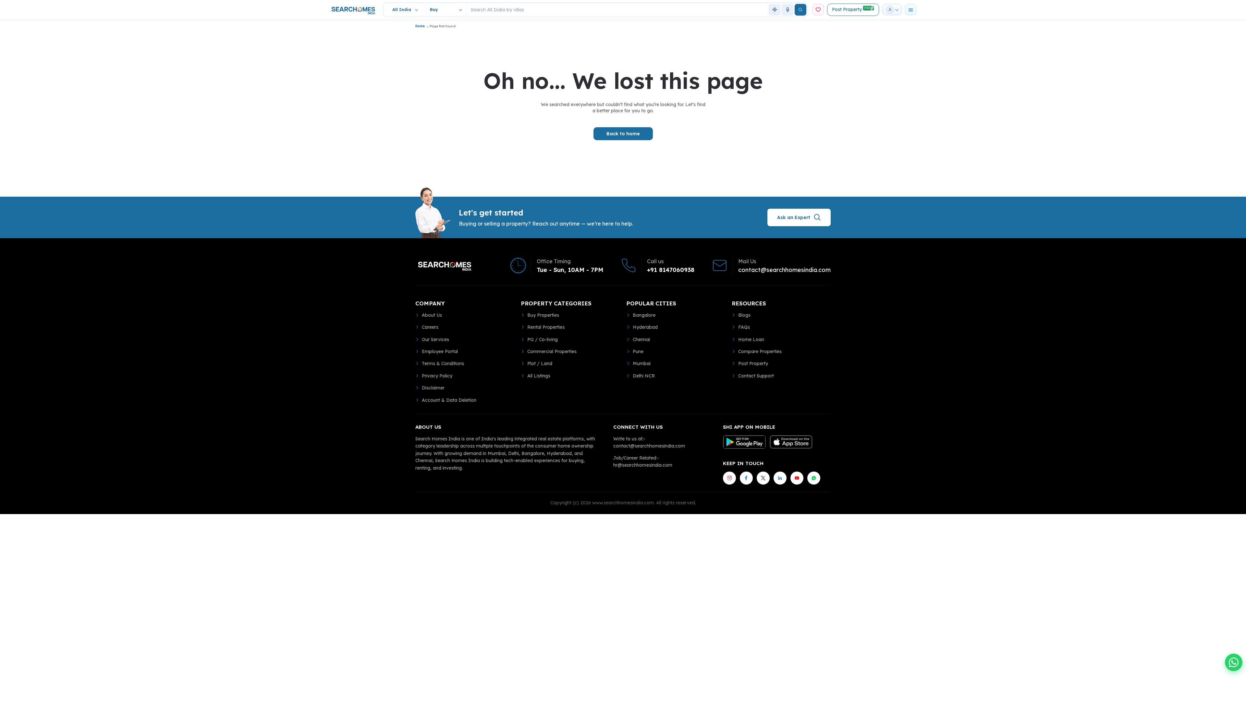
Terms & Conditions (443, 363)
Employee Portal (440, 351)
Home (420, 26)
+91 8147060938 (670, 270)
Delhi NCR (644, 376)
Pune (638, 351)
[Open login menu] (892, 9)
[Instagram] (729, 478)
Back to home (623, 134)
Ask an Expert (793, 217)
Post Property (852, 9)
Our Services (435, 339)
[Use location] (774, 10)
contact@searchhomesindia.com (784, 270)
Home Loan (751, 339)
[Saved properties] (818, 9)
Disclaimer (433, 388)
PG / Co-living (542, 339)
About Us (432, 315)
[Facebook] (746, 478)
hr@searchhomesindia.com (642, 465)
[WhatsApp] (813, 478)
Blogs (744, 315)
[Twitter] (763, 478)
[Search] (800, 10)
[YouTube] (796, 478)
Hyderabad (645, 327)
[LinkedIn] (780, 478)
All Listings (538, 376)
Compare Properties (760, 351)
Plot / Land (539, 363)
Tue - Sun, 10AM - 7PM (570, 270)
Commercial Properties (552, 351)
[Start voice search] (787, 10)
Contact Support (756, 376)
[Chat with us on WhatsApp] (1233, 662)
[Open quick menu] (910, 9)
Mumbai (642, 363)
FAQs (744, 327)
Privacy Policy (437, 376)
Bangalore (644, 315)
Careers (430, 327)
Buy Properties (543, 315)
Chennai (641, 339)
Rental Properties (546, 327)
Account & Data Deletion (449, 400)
